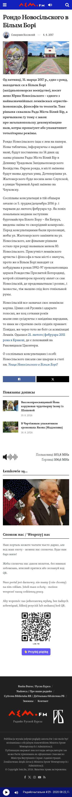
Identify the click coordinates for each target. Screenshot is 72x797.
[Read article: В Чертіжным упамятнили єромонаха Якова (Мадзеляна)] (10, 427)
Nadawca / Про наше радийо (34, 691)
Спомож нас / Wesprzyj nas (26, 534)
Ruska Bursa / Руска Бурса (34, 686)
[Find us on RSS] (44, 777)
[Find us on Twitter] (29, 777)
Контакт (43, 701)
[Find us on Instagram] (34, 777)
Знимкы (28, 701)
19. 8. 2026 (26, 415)
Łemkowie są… (15, 471)
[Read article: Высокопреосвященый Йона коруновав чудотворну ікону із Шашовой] (10, 405)
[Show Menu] (5, 5)
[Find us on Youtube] (39, 777)
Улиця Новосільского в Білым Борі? (33, 364)
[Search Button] (67, 5)
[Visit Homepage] (31, 4)
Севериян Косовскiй (23, 34)
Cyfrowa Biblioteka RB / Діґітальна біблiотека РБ (34, 696)
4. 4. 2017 (48, 34)
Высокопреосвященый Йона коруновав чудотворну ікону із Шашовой (42, 406)
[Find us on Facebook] (25, 777)
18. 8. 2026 (27, 432)
